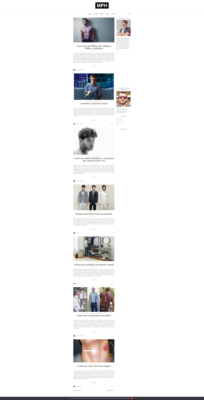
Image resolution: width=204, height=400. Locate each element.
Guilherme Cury (78, 232)
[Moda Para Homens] (102, 5)
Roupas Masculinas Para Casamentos (94, 213)
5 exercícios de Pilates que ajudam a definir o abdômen (94, 47)
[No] (202, 398)
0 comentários (111, 69)
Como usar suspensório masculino (94, 315)
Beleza (90, 364)
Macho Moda (118, 124)
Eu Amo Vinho (118, 122)
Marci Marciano (78, 283)
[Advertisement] (123, 69)
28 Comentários (111, 123)
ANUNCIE (107, 13)
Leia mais (94, 66)
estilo (92, 262)
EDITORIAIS (95, 13)
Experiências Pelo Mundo (121, 120)
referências (97, 262)
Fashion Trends (119, 119)
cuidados (94, 364)
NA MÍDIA (102, 13)
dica (96, 101)
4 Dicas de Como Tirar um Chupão (94, 366)
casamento (89, 211)
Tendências (97, 156)
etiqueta (99, 101)
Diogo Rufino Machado (79, 69)
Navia (117, 123)
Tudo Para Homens (120, 118)
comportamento (90, 101)
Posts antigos (77, 390)
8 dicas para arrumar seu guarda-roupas (94, 264)
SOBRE (89, 13)
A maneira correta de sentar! (94, 103)
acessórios (88, 313)
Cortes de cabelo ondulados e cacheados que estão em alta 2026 (94, 159)
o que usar (98, 211)
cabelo (89, 156)
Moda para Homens (78, 123)
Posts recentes (110, 390)
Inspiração (93, 313)
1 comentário (112, 232)
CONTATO (113, 13)
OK (132, 398)
